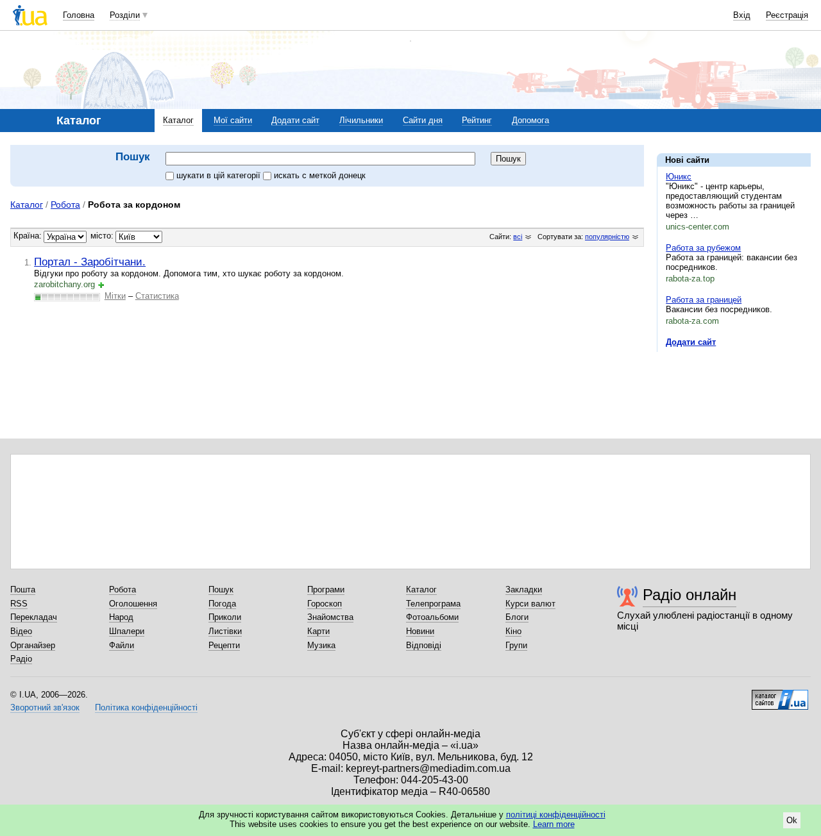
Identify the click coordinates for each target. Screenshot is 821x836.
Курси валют (530, 603)
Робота (65, 204)
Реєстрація (787, 15)
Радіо (21, 659)
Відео (21, 631)
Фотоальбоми (432, 617)
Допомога (530, 120)
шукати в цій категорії (219, 175)
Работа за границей (703, 300)
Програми (325, 589)
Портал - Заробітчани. (90, 261)
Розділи (125, 15)
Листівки (225, 631)
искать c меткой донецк (320, 175)
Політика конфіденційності (146, 707)
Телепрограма (433, 603)
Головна (78, 15)
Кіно (513, 631)
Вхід (741, 15)
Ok (791, 820)
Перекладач (33, 617)
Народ (121, 617)
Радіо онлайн (689, 594)
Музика (321, 645)
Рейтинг (477, 120)
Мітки (115, 296)
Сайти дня (423, 120)
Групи (516, 645)
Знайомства (330, 617)
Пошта (22, 589)
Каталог (178, 120)
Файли (121, 645)
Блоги (517, 617)
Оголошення (133, 603)
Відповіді (423, 645)
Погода (222, 603)
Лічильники (361, 120)
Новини (420, 631)
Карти (318, 631)
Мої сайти (233, 120)
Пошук (220, 589)
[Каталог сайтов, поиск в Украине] (780, 695)
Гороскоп (324, 603)
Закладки (523, 589)
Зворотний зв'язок (45, 707)
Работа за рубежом (703, 248)
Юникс (678, 176)
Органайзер (32, 645)
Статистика (157, 296)
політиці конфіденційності (555, 814)
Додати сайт (295, 120)
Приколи (224, 617)
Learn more (554, 824)
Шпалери (126, 631)
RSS (19, 603)
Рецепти (224, 645)
